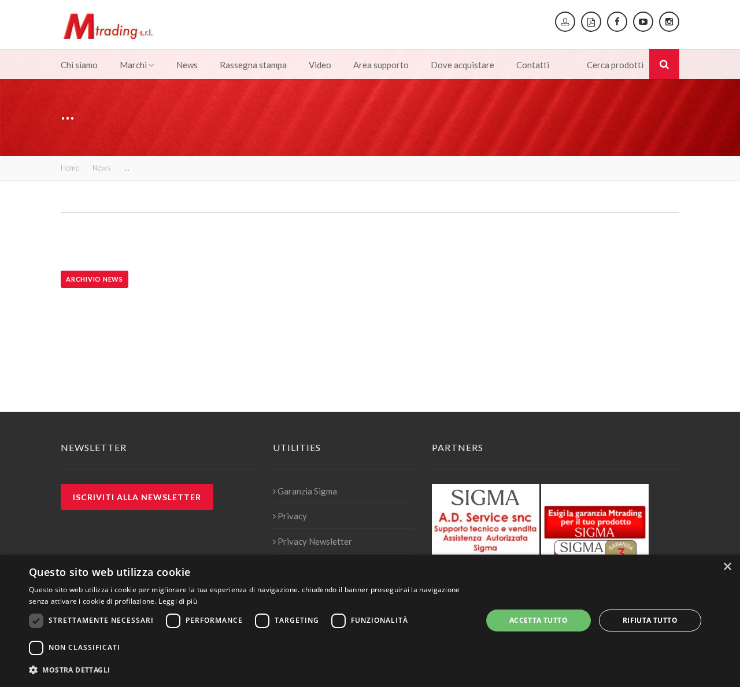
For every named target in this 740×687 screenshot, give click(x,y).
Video (320, 65)
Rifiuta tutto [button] (650, 620)
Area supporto (381, 65)
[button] (249, 670)
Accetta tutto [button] (538, 620)
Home (70, 167)
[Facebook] (617, 22)
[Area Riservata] (565, 22)
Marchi (133, 65)
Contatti (532, 65)
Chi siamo (79, 65)
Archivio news (94, 279)
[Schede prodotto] (591, 22)
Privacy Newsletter (315, 541)
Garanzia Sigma (307, 491)
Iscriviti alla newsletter (137, 497)
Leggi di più (177, 601)
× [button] (727, 567)
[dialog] (370, 621)
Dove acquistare (462, 65)
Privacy (292, 516)
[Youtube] (643, 22)
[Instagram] (669, 22)
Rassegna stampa (253, 65)
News (187, 65)
